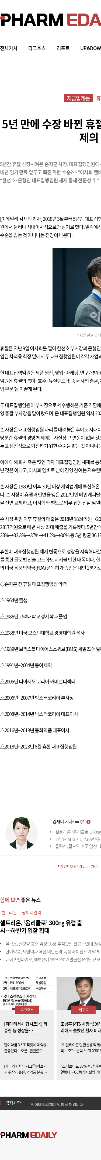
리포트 (63, 48)
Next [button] (32, 1106)
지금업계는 (78, 98)
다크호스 (37, 48)
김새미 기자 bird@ (68, 821)
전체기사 (9, 48)
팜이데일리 (31, 912)
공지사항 (13, 1103)
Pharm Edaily (28, 1135)
